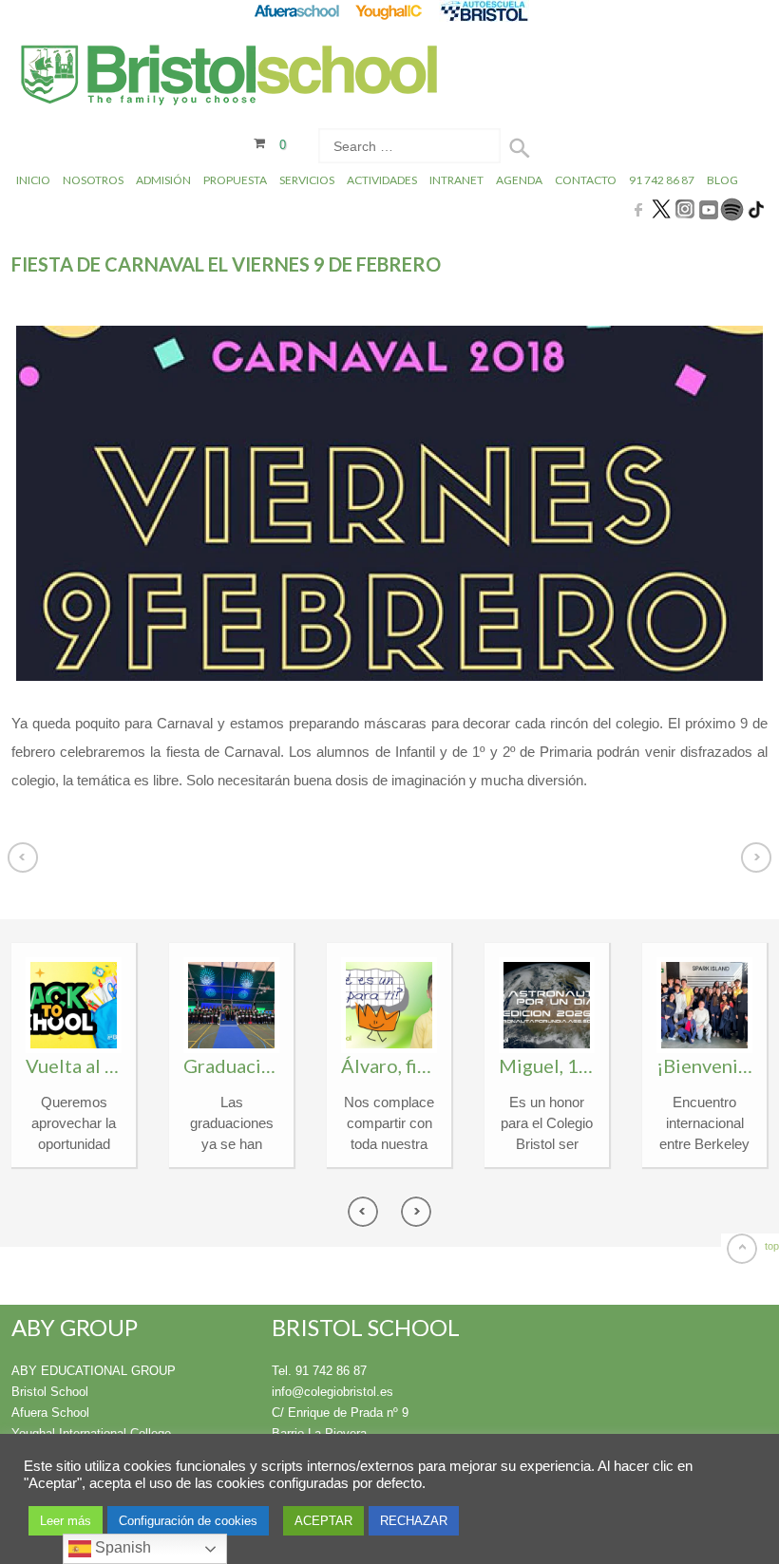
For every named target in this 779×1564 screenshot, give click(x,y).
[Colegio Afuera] (296, 11)
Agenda (519, 180)
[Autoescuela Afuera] (484, 11)
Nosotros (93, 180)
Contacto (586, 180)
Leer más (65, 1521)
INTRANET (456, 180)
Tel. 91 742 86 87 (319, 1371)
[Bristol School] (230, 77)
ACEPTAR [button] (323, 1521)
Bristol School (49, 1392)
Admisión (163, 180)
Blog (722, 180)
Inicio (33, 180)
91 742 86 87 (661, 180)
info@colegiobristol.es (332, 1392)
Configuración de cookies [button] (188, 1521)
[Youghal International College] (390, 11)
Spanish (121, 1547)
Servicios (306, 180)
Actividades (382, 180)
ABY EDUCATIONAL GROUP (93, 1371)
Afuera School (50, 1412)
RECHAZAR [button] (413, 1521)
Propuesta (235, 180)
